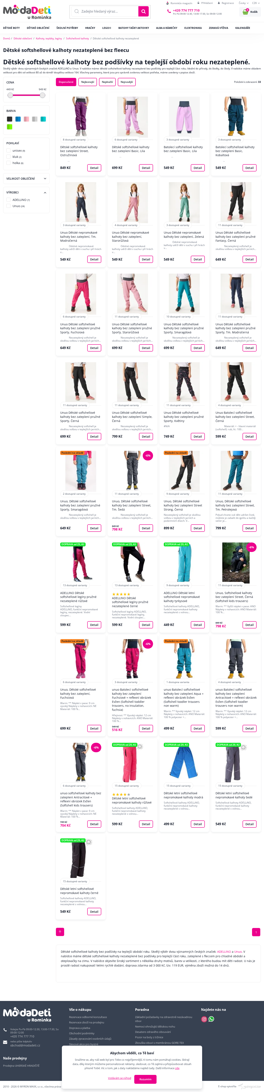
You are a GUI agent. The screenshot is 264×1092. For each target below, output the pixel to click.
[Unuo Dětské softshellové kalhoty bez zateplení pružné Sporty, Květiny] (184, 401)
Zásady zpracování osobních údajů (90, 1038)
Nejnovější (127, 82)
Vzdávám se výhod (119, 1078)
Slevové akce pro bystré (83, 1044)
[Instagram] (204, 1019)
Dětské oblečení (23, 38)
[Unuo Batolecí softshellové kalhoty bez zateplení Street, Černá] (236, 401)
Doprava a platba (79, 1028)
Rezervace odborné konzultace (88, 1017)
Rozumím (145, 1079)
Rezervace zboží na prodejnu (86, 1022)
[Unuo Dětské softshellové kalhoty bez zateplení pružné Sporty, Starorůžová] (132, 313)
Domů (6, 38)
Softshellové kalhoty (77, 38)
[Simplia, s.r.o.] (249, 1086)
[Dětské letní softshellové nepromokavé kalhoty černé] (80, 876)
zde (177, 1068)
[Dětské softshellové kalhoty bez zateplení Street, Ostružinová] (80, 134)
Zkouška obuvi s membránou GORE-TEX (159, 1043)
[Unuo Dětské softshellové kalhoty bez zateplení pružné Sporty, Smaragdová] (184, 313)
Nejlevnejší (87, 82)
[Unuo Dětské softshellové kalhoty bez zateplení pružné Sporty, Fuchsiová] (80, 313)
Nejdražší (107, 82)
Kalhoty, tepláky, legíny (49, 38)
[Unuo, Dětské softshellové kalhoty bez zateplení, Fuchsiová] (80, 685)
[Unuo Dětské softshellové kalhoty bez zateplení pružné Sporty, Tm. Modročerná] (236, 313)
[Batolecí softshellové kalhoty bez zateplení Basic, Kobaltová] (236, 134)
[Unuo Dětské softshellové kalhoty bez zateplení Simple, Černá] (132, 401)
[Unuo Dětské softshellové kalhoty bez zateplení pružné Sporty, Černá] (80, 401)
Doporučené (66, 82)
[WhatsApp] (211, 1019)
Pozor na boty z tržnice (149, 1037)
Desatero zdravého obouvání (153, 1032)
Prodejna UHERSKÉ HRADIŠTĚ (21, 1065)
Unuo (238, 952)
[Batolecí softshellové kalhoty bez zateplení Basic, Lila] (184, 134)
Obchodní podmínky (81, 1033)
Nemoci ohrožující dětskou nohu (155, 1026)
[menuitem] (179, 3)
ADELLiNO (224, 952)
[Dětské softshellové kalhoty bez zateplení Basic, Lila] (132, 134)
